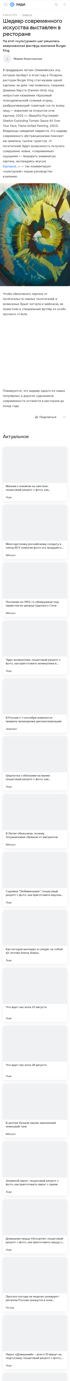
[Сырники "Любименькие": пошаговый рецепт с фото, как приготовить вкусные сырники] (35, 879)
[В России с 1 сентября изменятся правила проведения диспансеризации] (35, 705)
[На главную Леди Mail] (19, 4)
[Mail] (12, 4)
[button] (35, 235)
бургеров (9, 166)
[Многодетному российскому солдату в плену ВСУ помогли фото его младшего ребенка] (35, 532)
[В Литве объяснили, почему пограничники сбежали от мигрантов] (35, 821)
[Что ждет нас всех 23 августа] (35, 995)
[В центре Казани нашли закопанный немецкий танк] (35, 1110)
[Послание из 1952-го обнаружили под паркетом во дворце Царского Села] (35, 590)
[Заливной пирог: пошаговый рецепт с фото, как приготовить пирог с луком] (35, 1168)
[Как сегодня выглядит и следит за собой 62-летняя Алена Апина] (35, 937)
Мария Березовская (28, 58)
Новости (27, 14)
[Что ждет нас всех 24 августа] (35, 1053)
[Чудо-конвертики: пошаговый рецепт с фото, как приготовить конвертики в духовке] (35, 647)
